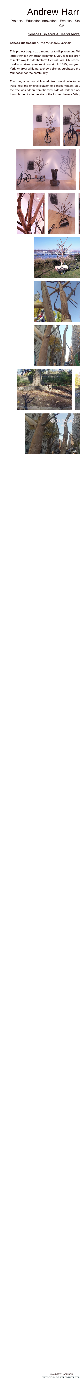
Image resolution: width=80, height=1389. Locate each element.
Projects (17, 21)
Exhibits (65, 21)
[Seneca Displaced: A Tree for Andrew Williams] (46, 125)
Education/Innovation (41, 21)
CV (61, 26)
